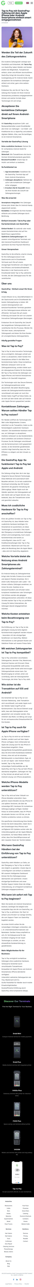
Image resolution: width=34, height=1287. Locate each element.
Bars (8, 1211)
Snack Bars (25, 1211)
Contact (25, 1241)
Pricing (25, 1236)
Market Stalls (26, 1224)
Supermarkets (8, 1219)
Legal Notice (8, 1284)
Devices (25, 1233)
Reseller (25, 1238)
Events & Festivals (25, 1216)
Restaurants (8, 1205)
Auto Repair (8, 1244)
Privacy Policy (18, 1284)
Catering (25, 1213)
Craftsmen (8, 1241)
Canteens (25, 1219)
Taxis (8, 1238)
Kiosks (25, 1221)
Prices (10, 3)
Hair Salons (8, 1233)
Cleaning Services (8, 1246)
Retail (8, 1221)
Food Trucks (8, 1224)
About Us (8, 1261)
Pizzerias (25, 1208)
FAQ (8, 1266)
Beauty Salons (8, 1251)
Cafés (8, 1208)
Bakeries (8, 1216)
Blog (8, 1263)
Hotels (8, 1213)
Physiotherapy (8, 1249)
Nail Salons (8, 1236)
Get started (19, 3)
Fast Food (25, 1205)
